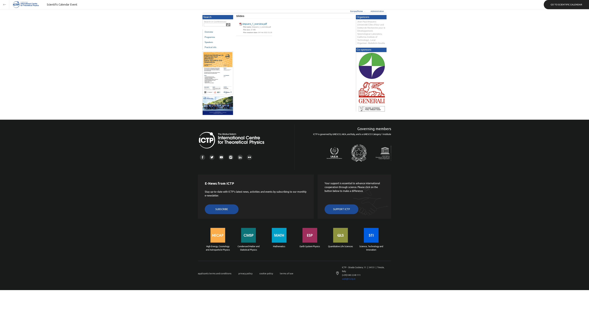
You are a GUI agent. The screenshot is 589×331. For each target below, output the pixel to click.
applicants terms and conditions (214, 273)
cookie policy (266, 273)
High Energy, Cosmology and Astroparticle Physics (218, 248)
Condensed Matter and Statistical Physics (249, 248)
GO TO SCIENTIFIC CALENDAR (566, 4)
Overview (209, 32)
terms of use (286, 273)
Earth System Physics (310, 246)
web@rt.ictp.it (348, 279)
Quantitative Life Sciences (340, 246)
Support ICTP (341, 209)
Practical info (210, 47)
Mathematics (279, 246)
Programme (210, 37)
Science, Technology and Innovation (371, 248)
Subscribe (221, 209)
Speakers (209, 42)
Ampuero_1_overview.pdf (254, 24)
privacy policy (245, 273)
